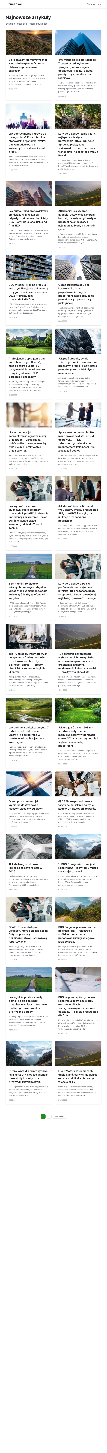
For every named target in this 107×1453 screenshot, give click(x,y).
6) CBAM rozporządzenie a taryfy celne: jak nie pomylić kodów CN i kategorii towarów (77, 805)
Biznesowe (13, 4)
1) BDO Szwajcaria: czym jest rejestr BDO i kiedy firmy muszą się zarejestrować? (78, 868)
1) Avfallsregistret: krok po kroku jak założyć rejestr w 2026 (25, 868)
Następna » (59, 1116)
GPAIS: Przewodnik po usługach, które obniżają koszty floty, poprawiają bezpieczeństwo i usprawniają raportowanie (29, 934)
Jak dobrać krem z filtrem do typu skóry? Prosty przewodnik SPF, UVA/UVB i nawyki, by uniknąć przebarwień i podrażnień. (78, 513)
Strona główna (94, 4)
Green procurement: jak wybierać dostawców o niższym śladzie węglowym (26, 805)
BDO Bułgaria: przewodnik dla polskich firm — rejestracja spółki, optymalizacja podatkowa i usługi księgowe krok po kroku (77, 934)
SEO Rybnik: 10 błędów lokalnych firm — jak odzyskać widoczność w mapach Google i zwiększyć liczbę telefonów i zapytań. (29, 591)
